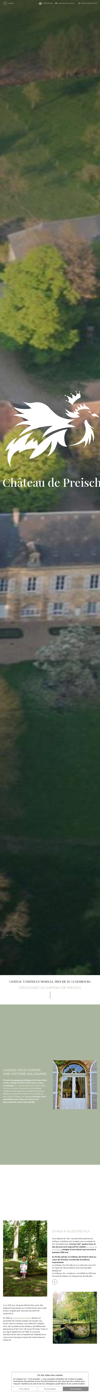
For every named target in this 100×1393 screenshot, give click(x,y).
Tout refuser (24, 1389)
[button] (57, 1106)
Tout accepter (76, 1389)
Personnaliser (50, 1389)
